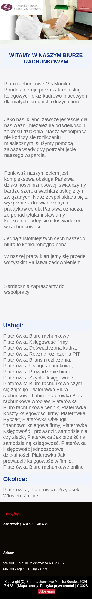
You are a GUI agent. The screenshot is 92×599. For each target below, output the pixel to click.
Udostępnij (46, 591)
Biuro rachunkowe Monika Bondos (52, 582)
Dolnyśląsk (12, 514)
